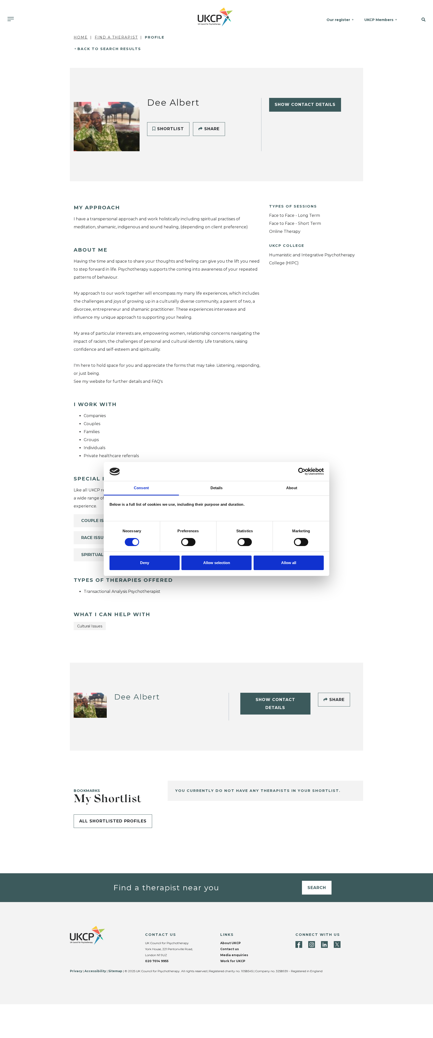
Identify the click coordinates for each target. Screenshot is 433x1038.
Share (211, 128)
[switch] (188, 542)
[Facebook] (298, 944)
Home (81, 37)
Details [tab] (216, 488)
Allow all (288, 563)
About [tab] (291, 488)
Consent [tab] (141, 488)
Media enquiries (234, 955)
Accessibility (95, 971)
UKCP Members (378, 20)
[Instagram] (311, 944)
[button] (418, 20)
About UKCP (230, 943)
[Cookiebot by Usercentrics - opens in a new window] (302, 471)
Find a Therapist (116, 37)
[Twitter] (337, 944)
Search (316, 887)
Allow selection (216, 563)
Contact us (229, 949)
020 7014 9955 (156, 961)
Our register (338, 20)
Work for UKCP (232, 961)
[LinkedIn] (324, 944)
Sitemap (115, 971)
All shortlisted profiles (113, 821)
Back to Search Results (109, 49)
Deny (144, 563)
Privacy (76, 971)
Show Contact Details (305, 104)
